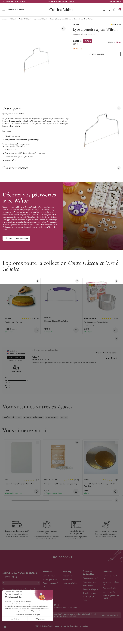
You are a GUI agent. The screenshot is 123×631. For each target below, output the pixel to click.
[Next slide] (116, 339)
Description (11, 108)
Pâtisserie (13, 19)
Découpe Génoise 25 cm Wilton (56, 321)
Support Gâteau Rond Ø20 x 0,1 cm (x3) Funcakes (99, 485)
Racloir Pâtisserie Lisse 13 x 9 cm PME (19, 483)
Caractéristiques (15, 167)
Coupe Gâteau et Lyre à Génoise (60, 19)
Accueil (4, 19)
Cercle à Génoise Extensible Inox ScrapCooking (96, 323)
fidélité (118, 42)
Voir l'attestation (16, 357)
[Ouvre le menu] (3, 10)
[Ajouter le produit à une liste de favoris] (63, 28)
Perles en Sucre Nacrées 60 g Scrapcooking (60, 483)
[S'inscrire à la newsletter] (39, 583)
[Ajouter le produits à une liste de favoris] (37, 281)
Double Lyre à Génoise (13, 322)
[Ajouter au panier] (36, 330)
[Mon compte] (114, 10)
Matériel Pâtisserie (25, 19)
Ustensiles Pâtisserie (40, 19)
